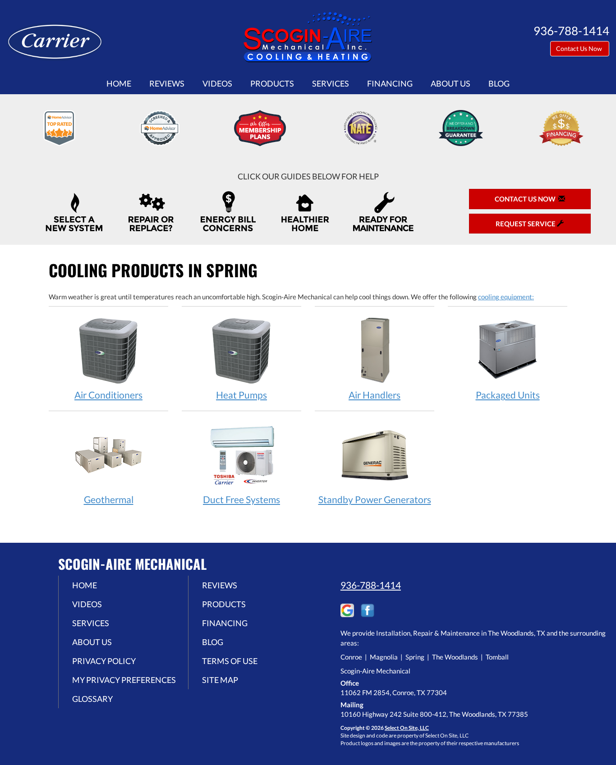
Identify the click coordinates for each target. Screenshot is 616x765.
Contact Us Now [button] (579, 48)
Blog (499, 83)
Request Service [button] (526, 224)
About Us (450, 83)
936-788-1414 (370, 585)
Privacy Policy (104, 661)
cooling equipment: (506, 297)
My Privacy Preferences (124, 680)
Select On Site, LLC (407, 727)
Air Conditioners (108, 394)
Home (118, 83)
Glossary (92, 699)
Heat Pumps (241, 394)
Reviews (166, 83)
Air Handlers (374, 394)
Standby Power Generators (374, 499)
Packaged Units (508, 394)
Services (330, 83)
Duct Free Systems (241, 499)
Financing (390, 83)
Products (272, 83)
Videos (217, 83)
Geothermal (108, 499)
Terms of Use (229, 661)
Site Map (220, 680)
